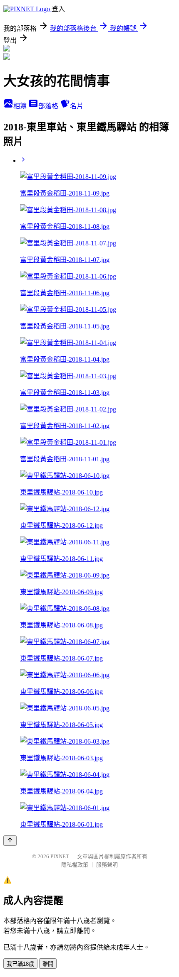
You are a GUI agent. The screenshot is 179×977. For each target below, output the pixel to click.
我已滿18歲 (20, 964)
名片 (76, 106)
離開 (47, 964)
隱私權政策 (74, 865)
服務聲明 (107, 865)
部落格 (49, 106)
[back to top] (10, 840)
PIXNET (59, 856)
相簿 (20, 106)
